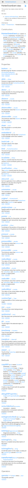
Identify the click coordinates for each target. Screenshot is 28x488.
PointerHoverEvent (6, 84)
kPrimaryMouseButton (7, 72)
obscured (5, 179)
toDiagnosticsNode (8, 416)
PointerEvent (10, 24)
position (6, 170)
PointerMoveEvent (18, 83)
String (19, 417)
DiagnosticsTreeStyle (9, 419)
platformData (6, 207)
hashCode (5, 141)
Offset (5, 41)
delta (3, 79)
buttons (4, 68)
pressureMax (6, 241)
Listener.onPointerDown (11, 16)
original (4, 198)
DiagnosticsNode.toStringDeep (12, 425)
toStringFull (5, 439)
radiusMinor (16, 272)
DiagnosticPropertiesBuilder (11, 396)
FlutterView (12, 352)
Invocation (17, 406)
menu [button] (3, 2)
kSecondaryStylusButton (8, 74)
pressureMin (6, 250)
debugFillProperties (9, 394)
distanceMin (6, 116)
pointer (4, 216)
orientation (5, 189)
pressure (4, 234)
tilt (2, 321)
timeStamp (5, 330)
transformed (6, 457)
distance (4, 98)
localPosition (6, 168)
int (19, 34)
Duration (5, 36)
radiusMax (5, 268)
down (3, 125)
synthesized (6, 314)
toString (4, 430)
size (2, 307)
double (5, 44)
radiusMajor (6, 259)
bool (15, 42)
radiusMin (5, 278)
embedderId (6, 132)
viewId (3, 350)
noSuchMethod (7, 406)
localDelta (5, 157)
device (3, 89)
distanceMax (6, 107)
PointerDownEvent (9, 33)
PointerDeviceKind (15, 37)
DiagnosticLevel (13, 431)
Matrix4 (14, 339)
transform (6, 163)
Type (15, 298)
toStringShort (6, 448)
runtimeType (6, 298)
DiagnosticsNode (7, 420)
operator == (6, 475)
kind (3, 148)
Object (3, 24)
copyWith (5, 364)
